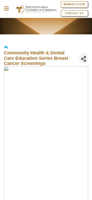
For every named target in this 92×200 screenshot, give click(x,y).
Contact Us (74, 13)
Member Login (74, 4)
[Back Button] (6, 47)
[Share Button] (83, 58)
